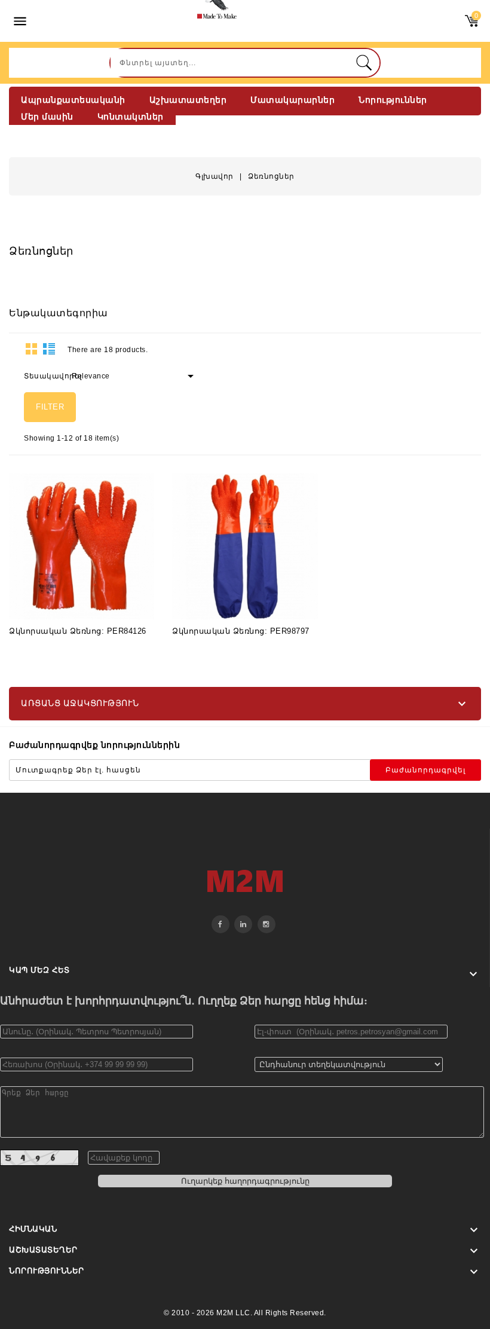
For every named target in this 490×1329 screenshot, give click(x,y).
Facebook (220, 924)
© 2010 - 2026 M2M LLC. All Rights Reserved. (245, 1313)
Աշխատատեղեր (188, 100)
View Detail (52, 601)
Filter (50, 406)
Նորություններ (393, 100)
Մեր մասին (47, 116)
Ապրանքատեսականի (73, 100)
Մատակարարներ (292, 100)
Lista (49, 349)
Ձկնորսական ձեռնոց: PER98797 (241, 631)
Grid (32, 349)
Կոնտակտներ (130, 116)
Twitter (243, 924)
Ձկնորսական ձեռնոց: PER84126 (77, 631)
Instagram (266, 924)
